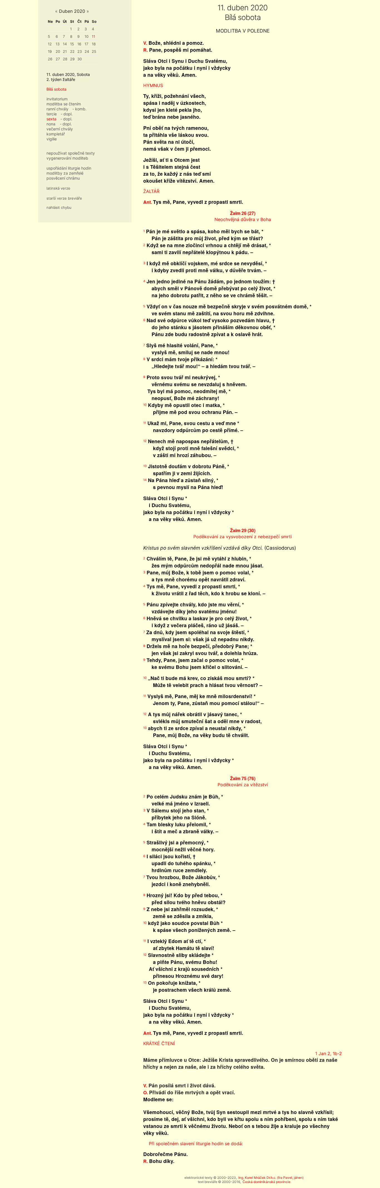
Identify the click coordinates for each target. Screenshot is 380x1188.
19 (50, 51)
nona (50, 123)
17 (86, 44)
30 (79, 59)
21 (65, 51)
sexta (51, 118)
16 (79, 44)
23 (79, 51)
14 (65, 44)
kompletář (55, 134)
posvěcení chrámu (63, 178)
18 (94, 44)
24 (87, 51)
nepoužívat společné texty (70, 153)
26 (50, 59)
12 (50, 44)
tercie (51, 113)
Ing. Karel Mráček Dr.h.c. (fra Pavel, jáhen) (270, 1177)
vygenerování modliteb (67, 158)
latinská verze (58, 188)
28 (65, 59)
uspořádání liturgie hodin (68, 168)
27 (58, 59)
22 (72, 51)
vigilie (51, 139)
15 (72, 44)
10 (86, 36)
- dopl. (67, 113)
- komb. (79, 108)
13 (58, 44)
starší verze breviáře (64, 198)
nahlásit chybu (58, 207)
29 (72, 59)
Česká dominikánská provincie (266, 1182)
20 (58, 51)
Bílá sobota (56, 89)
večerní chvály (59, 129)
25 (94, 51)
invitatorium (57, 98)
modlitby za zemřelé (64, 173)
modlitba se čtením (63, 103)
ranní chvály (57, 108)
